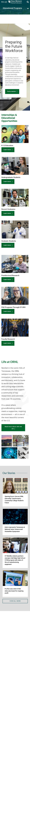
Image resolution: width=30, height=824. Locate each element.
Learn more (7, 149)
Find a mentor (11, 91)
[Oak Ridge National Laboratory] (15, 2)
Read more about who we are (13, 428)
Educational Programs (12, 8)
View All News (15, 601)
